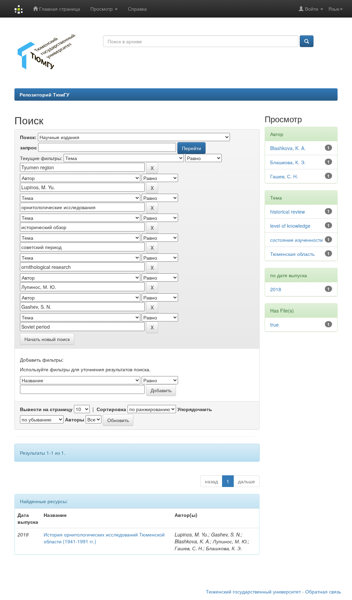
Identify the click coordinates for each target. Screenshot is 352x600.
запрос (28, 147)
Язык (333, 8)
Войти (312, 8)
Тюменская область (292, 253)
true (274, 324)
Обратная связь (323, 591)
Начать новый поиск (47, 339)
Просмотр (102, 8)
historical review (287, 211)
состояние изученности (296, 239)
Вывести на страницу (46, 409)
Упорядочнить (194, 409)
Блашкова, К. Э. (288, 162)
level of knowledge (290, 225)
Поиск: (28, 137)
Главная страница (59, 8)
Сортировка (111, 409)
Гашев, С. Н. (284, 176)
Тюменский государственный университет (253, 591)
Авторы (74, 419)
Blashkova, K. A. (288, 148)
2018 (275, 289)
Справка (137, 8)
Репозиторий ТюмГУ (44, 94)
